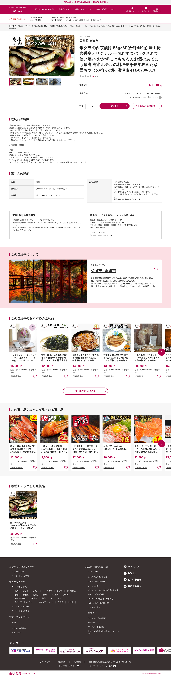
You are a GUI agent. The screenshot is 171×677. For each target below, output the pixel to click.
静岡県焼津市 (109, 468)
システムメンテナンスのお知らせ (63, 18)
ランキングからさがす (20, 606)
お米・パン (37, 591)
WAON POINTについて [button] (160, 97)
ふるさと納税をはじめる (105, 9)
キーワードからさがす (20, 576)
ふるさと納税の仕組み (97, 581)
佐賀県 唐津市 (88, 40)
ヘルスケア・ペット (45, 602)
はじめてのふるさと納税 (97, 577)
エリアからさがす (19, 572)
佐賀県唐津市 (15, 376)
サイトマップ (45, 662)
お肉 (17, 591)
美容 (44, 598)
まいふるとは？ (94, 586)
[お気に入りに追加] (156, 269)
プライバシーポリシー (67, 666)
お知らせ (132, 573)
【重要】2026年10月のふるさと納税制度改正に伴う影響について (75, 20)
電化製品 (33, 598)
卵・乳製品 (71, 591)
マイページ (133, 567)
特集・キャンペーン (83, 9)
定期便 (60, 602)
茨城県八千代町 (78, 468)
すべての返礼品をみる (85, 391)
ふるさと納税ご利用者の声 (98, 603)
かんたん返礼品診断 (96, 594)
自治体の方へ (134, 586)
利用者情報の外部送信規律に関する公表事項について (110, 662)
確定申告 (91, 623)
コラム (14, 623)
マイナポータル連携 (96, 627)
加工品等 (55, 595)
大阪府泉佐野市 (47, 468)
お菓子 (36, 595)
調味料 (66, 595)
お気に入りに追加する (146, 106)
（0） (96, 77)
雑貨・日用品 (20, 598)
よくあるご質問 (94, 607)
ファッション (55, 598)
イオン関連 (16, 633)
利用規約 (77, 662)
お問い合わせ (134, 579)
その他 (70, 602)
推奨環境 (61, 662)
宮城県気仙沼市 (16, 468)
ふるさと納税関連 (19, 628)
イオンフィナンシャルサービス (100, 666)
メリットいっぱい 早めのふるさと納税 (103, 590)
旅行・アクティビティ (24, 602)
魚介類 (26, 591)
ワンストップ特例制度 (97, 618)
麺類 (45, 595)
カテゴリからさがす (20, 587)
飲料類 (26, 595)
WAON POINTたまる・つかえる (100, 599)
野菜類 (59, 591)
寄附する (114, 106)
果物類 (49, 591)
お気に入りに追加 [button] (35, 376)
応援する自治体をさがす (44, 9)
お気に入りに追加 (156, 269)
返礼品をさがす (65, 9)
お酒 (17, 595)
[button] (161, 352)
